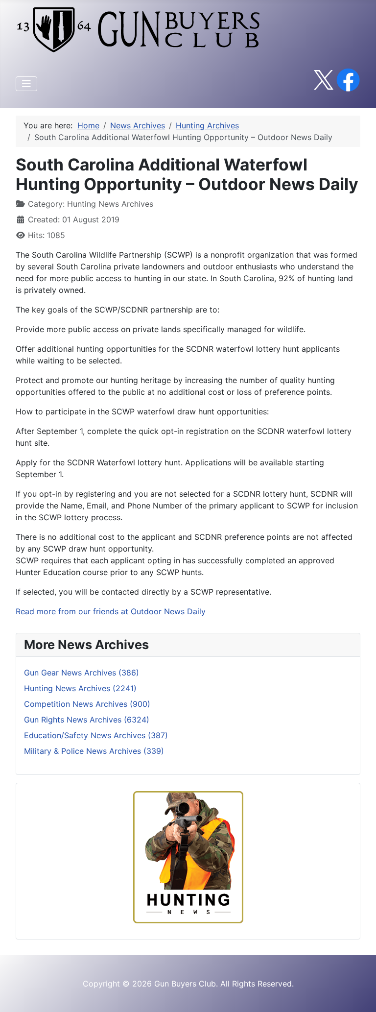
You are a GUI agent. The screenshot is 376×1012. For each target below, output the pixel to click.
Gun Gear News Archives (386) (81, 672)
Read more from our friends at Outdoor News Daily (111, 611)
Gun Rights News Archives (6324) (86, 719)
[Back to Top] (359, 994)
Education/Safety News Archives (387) (96, 735)
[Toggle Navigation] (26, 83)
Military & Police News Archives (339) (94, 751)
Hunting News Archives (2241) (80, 688)
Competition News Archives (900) (87, 704)
